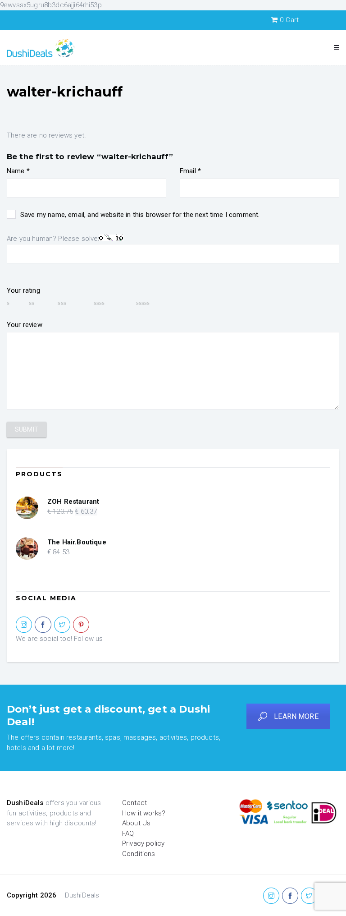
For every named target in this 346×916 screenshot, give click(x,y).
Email (190, 171)
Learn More (296, 716)
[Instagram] (24, 625)
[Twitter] (62, 625)
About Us (136, 823)
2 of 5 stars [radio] (39, 302)
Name (18, 171)
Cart (289, 20)
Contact (134, 803)
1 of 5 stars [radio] (13, 302)
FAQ (128, 833)
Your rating (23, 290)
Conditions (138, 854)
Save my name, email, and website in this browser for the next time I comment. (140, 215)
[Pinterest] (81, 625)
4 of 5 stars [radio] (110, 302)
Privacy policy (143, 843)
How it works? (143, 813)
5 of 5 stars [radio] (156, 302)
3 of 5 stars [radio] (71, 302)
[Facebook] (43, 625)
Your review (24, 325)
